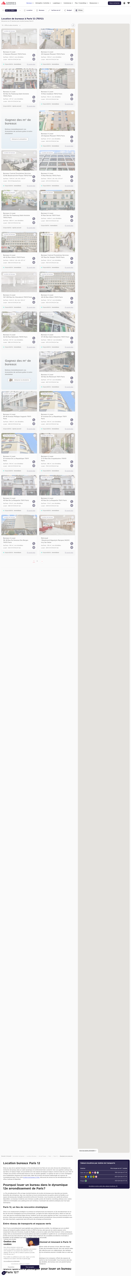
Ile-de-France (43, 1156)
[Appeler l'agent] (33, 55)
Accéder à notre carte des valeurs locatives (102, 1186)
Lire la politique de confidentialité (12, 1261)
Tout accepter (30, 1267)
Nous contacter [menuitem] (114, 3)
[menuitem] (124, 3)
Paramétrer (11, 1267)
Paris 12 (55, 1156)
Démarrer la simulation (19, 139)
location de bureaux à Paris (31, 1177)
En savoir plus (31, 64)
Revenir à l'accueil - (6, 1156)
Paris (50, 1156)
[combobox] (17, 10)
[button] (16, 10)
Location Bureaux (32, 1156)
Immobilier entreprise (19, 1156)
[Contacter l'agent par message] (33, 59)
